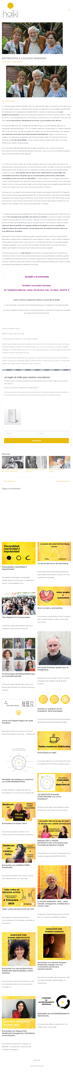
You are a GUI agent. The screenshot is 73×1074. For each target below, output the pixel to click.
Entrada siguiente (64, 481)
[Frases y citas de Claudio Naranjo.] (59, 462)
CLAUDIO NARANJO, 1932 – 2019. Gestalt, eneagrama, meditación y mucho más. (53, 903)
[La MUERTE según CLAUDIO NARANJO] (36, 462)
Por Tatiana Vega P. (9, 101)
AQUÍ (17, 328)
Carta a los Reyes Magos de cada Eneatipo (17, 722)
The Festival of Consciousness (16, 617)
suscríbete (36, 440)
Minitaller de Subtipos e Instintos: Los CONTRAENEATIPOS (17, 780)
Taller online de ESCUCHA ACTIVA (18, 909)
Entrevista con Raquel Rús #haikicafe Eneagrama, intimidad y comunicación (18, 1033)
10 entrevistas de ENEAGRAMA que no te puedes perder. (18, 675)
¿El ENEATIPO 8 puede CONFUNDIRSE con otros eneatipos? (49, 796)
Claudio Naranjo (17, 62)
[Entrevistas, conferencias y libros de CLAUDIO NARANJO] (12, 462)
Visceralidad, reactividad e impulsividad (14, 568)
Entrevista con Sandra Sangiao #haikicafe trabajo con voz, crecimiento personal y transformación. (51, 965)
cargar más (36, 1060)
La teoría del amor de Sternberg (52, 563)
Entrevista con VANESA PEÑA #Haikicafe (16, 866)
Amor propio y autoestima (49, 608)
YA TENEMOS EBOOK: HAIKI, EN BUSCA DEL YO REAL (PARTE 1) (36, 290)
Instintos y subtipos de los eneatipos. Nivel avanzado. (50, 710)
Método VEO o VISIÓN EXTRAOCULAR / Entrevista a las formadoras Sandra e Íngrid (52, 843)
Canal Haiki (6, 62)
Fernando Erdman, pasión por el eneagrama (52, 668)
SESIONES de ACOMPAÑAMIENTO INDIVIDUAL (53, 1015)
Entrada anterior (9, 481)
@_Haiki (21, 334)
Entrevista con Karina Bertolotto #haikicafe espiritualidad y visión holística (17, 970)
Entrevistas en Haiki (46, 753)
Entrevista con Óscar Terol (14, 823)
